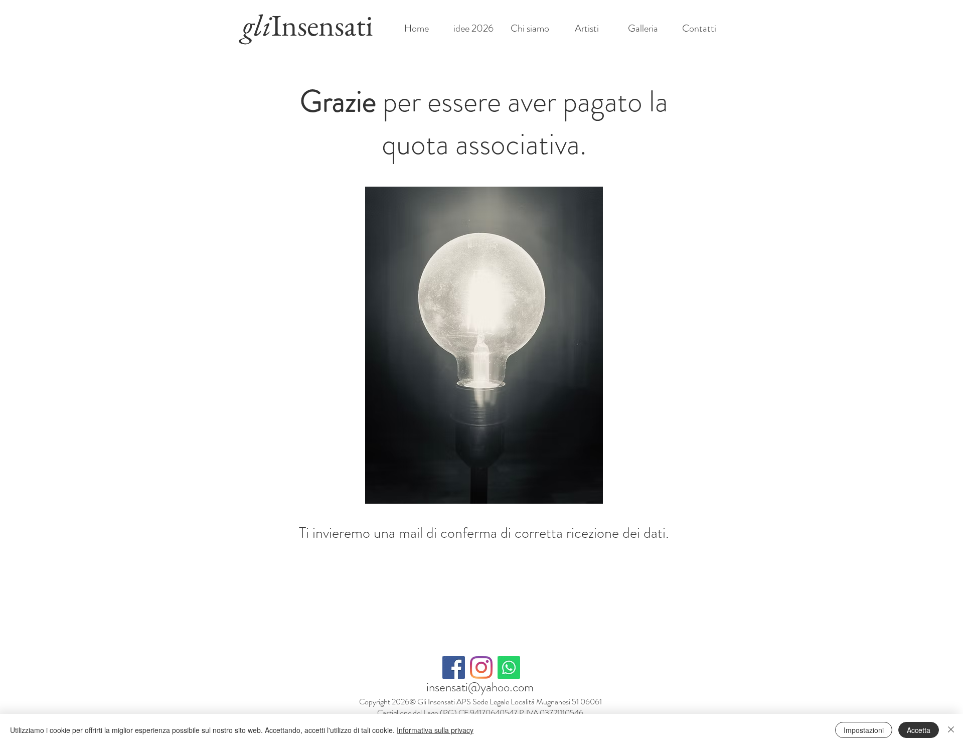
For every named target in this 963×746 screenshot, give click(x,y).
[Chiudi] (951, 730)
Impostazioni (864, 730)
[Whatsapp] (509, 667)
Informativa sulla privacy (435, 730)
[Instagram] (481, 667)
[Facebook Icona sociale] (453, 667)
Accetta (918, 730)
